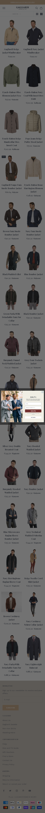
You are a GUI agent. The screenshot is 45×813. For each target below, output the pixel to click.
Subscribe (33, 411)
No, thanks (33, 417)
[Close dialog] (42, 392)
